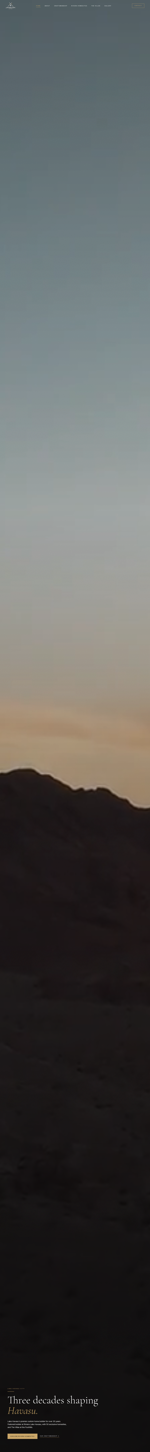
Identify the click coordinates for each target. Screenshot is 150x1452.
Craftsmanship (60, 6)
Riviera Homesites (79, 6)
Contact (138, 5)
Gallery (107, 6)
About (47, 6)
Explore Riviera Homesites (22, 1436)
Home (38, 6)
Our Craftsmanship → (49, 1436)
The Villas (95, 6)
